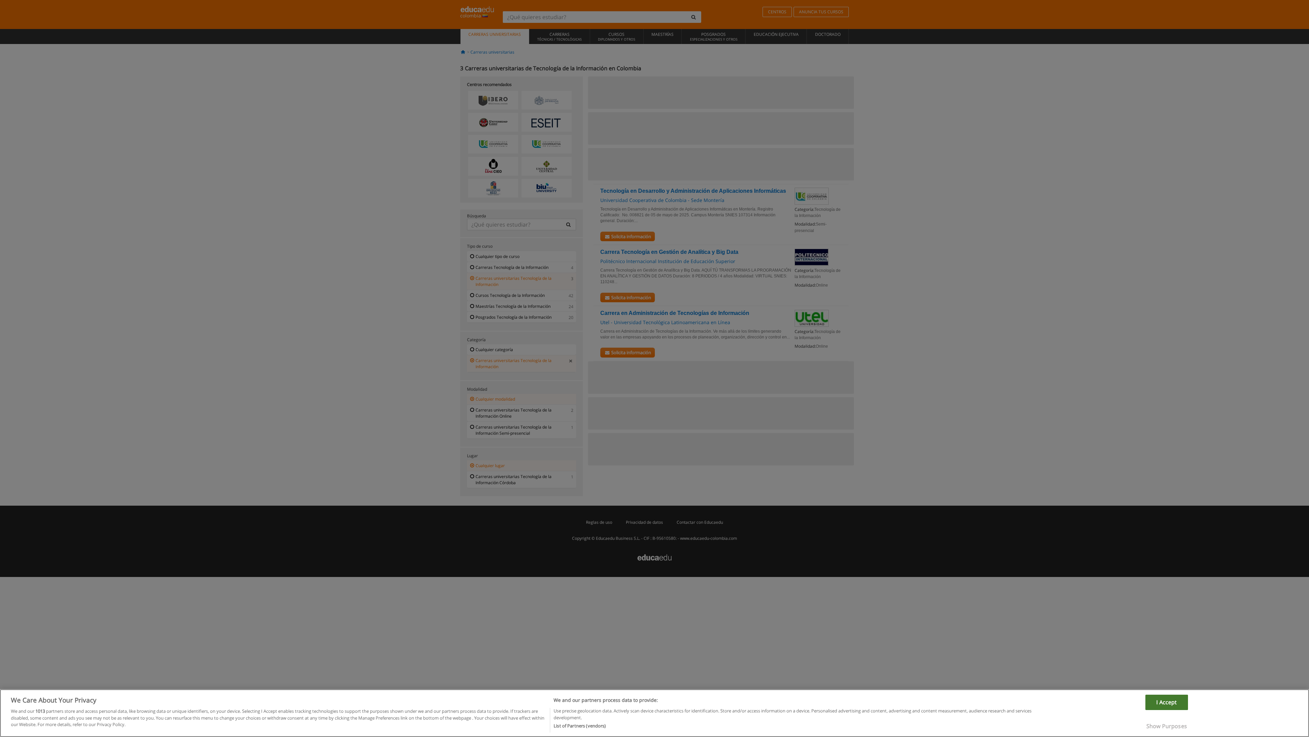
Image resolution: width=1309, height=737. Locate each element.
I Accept (1166, 702)
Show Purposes (1166, 726)
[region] (654, 713)
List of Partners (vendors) (580, 726)
